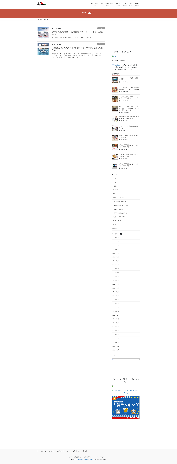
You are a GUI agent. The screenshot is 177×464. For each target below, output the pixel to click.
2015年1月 (115, 307)
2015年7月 (115, 284)
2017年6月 (115, 245)
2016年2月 (115, 261)
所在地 (85, 451)
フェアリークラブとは (55, 451)
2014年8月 (115, 326)
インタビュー (116, 190)
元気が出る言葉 (118, 209)
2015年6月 (115, 288)
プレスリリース (117, 221)
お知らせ (115, 193)
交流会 (116, 186)
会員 (74, 451)
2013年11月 (115, 350)
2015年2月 (115, 303)
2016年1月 (115, 264)
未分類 (114, 225)
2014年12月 (115, 311)
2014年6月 (115, 334)
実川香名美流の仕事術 (120, 213)
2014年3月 (115, 338)
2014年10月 (115, 319)
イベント (101, 28)
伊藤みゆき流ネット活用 (121, 205)
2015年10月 (115, 272)
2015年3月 (115, 299)
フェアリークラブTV (118, 217)
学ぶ (79, 451)
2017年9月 (115, 241)
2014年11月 (115, 315)
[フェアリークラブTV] (116, 65)
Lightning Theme (88, 459)
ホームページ (42, 451)
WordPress (80, 459)
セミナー (116, 182)
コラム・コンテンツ (118, 197)
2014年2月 (115, 342)
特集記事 (115, 228)
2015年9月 (115, 276)
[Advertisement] (124, 37)
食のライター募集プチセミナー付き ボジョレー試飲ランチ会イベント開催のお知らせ (129, 108)
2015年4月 (115, 296)
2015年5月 (115, 292)
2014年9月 (115, 323)
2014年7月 (115, 330)
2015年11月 (115, 268)
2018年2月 (115, 237)
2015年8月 (115, 280)
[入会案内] (114, 56)
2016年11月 (115, 249)
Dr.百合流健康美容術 (120, 201)
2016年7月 (115, 253)
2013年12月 (115, 346)
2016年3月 (115, 257)
